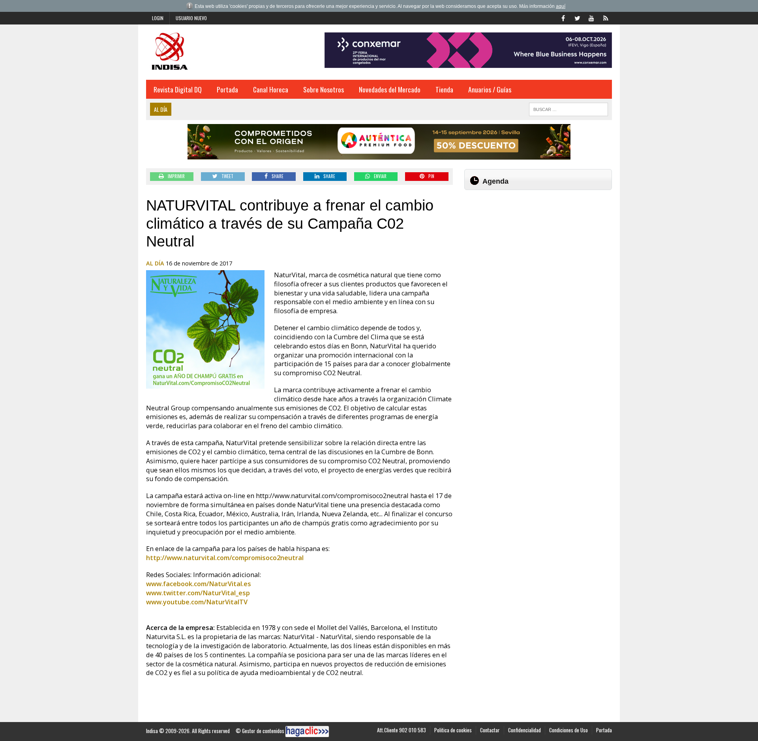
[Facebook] (563, 17)
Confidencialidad (524, 730)
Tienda (444, 89)
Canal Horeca (270, 89)
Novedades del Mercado (389, 89)
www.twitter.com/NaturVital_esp (198, 593)
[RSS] (605, 17)
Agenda (495, 181)
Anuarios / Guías (489, 89)
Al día (155, 263)
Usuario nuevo (191, 18)
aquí (560, 6)
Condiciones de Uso (568, 730)
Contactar (490, 730)
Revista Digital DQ (178, 89)
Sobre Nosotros (323, 89)
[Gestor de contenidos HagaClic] (307, 731)
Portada (227, 89)
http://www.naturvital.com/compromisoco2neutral (225, 557)
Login (157, 18)
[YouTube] (591, 17)
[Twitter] (577, 17)
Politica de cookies (453, 730)
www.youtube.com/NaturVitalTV (197, 602)
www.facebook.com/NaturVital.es (198, 583)
